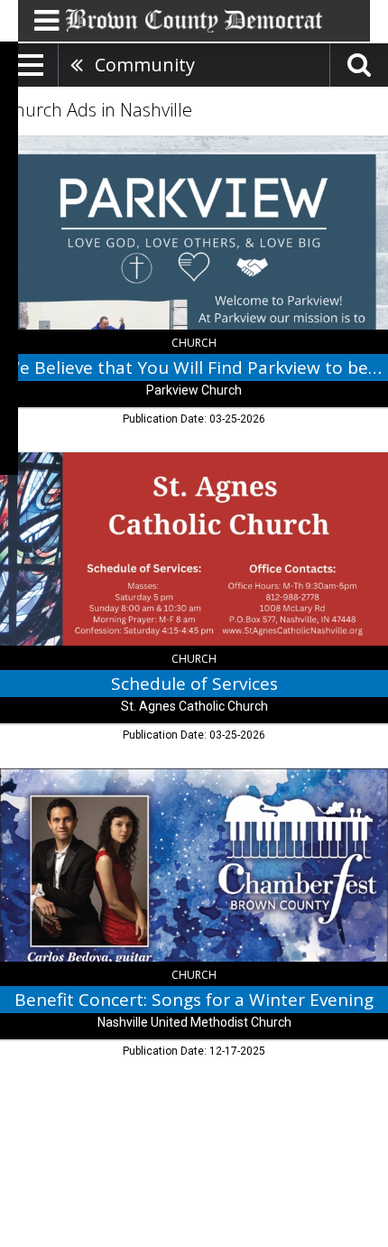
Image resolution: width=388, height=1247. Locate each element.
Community (145, 64)
